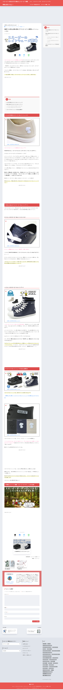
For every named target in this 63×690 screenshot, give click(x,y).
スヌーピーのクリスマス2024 (56, 650)
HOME (32, 684)
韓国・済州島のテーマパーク (47, 675)
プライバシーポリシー (27, 650)
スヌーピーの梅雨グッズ (35, 556)
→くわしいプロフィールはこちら (26, 582)
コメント (6, 594)
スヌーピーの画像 (44, 4)
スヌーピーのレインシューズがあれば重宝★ (14, 109)
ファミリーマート (51, 668)
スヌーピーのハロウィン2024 (56, 654)
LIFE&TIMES (44, 643)
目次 (49, 4)
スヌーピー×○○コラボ (37, 1)
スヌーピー (37, 558)
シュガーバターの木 (55, 647)
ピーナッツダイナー (45, 666)
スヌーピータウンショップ (53, 659)
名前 (5, 607)
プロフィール (25, 652)
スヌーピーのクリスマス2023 (47, 650)
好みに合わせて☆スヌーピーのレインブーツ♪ (15, 104)
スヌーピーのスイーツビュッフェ (47, 652)
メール (6, 612)
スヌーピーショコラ (45, 659)
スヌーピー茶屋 (53, 661)
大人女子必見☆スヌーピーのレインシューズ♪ (15, 102)
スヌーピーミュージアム (46, 1)
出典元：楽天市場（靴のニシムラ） (13, 320)
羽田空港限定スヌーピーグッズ (47, 673)
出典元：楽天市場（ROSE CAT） (13, 144)
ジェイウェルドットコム (46, 679)
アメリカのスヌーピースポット (47, 647)
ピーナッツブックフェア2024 (53, 666)
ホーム (31, 1)
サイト (5, 616)
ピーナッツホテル (45, 668)
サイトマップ (25, 648)
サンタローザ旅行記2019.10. (35, 4)
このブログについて (26, 646)
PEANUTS (49, 643)
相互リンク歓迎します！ (27, 655)
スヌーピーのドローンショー (47, 654)
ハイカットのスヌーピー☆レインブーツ (14, 107)
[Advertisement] (31, 14)
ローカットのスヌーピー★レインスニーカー (53, 38)
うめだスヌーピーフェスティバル (47, 645)
